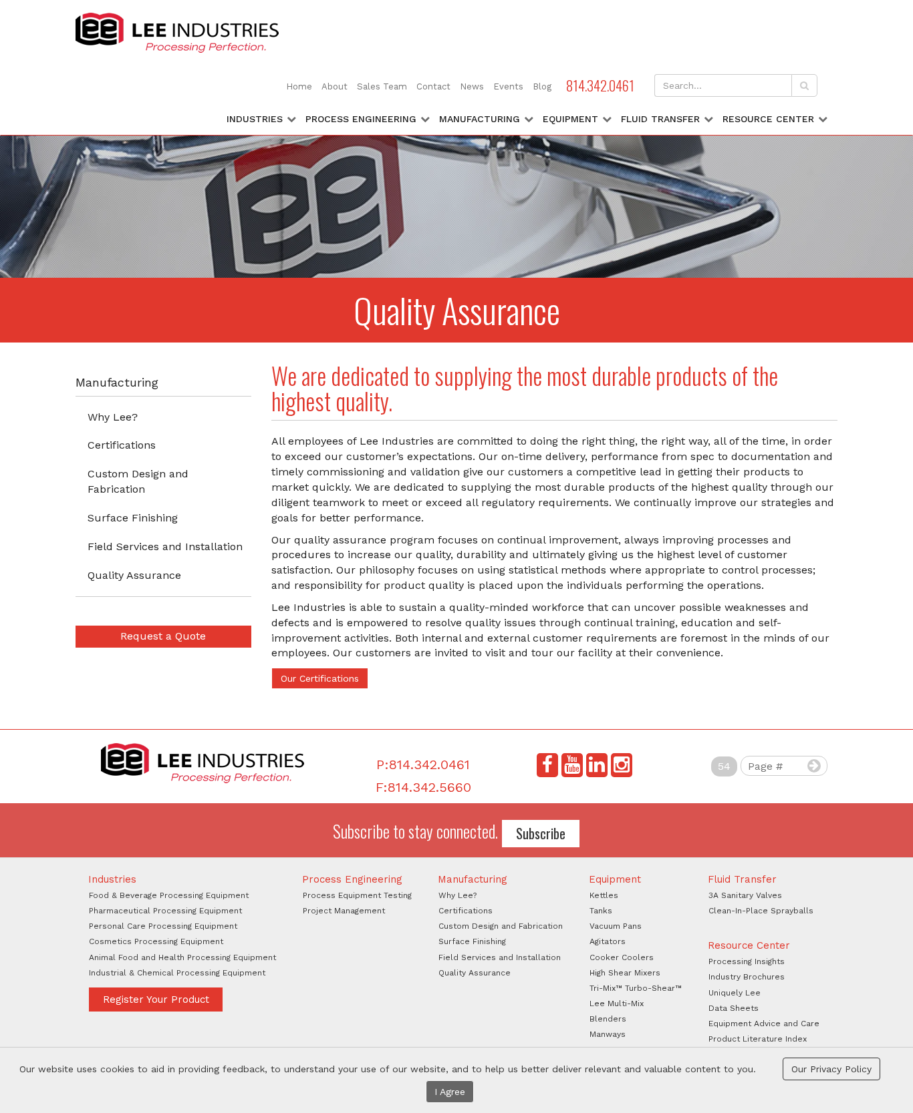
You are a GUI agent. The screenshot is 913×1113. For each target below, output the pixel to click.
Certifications (122, 445)
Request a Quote (163, 636)
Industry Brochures (746, 976)
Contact (433, 86)
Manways (608, 1034)
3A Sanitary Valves (745, 895)
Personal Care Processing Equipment (163, 926)
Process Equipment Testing (357, 895)
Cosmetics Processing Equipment (156, 941)
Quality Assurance (134, 575)
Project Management (344, 910)
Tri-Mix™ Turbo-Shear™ (636, 988)
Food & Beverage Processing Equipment (169, 895)
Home (299, 86)
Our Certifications (320, 678)
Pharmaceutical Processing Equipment (165, 910)
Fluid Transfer (660, 119)
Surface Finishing (133, 517)
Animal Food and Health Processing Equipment (182, 957)
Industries (255, 119)
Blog (542, 86)
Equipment (570, 119)
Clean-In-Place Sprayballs (760, 910)
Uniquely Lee (734, 992)
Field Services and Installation (165, 546)
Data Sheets (733, 1008)
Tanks (601, 910)
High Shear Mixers (625, 972)
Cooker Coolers (622, 957)
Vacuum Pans (616, 926)
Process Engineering (360, 119)
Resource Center (768, 119)
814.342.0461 (600, 85)
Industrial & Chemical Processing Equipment (177, 972)
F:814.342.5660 (423, 787)
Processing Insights (746, 961)
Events (508, 86)
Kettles (604, 895)
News (472, 86)
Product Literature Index (757, 1039)
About (334, 86)
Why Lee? (113, 417)
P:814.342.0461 (423, 764)
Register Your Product (156, 999)
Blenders (608, 1019)
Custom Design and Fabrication (138, 481)
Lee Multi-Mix (617, 1003)
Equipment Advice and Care (763, 1023)
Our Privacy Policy (831, 1069)
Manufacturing (479, 119)
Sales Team (382, 86)
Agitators (608, 941)
